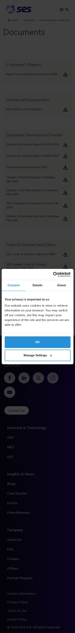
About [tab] (61, 285)
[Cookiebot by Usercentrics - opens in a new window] (53, 274)
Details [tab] (37, 285)
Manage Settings (35, 355)
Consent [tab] (14, 285)
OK (37, 342)
